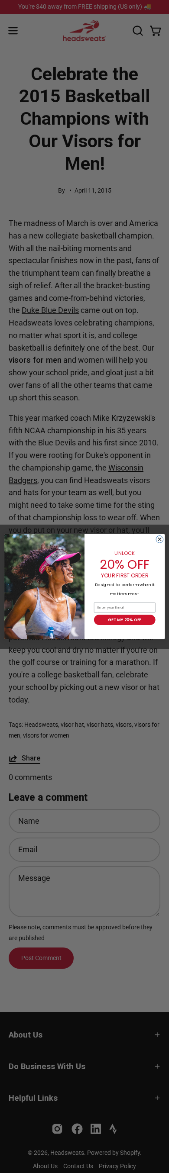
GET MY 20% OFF (124, 619)
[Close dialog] (159, 539)
